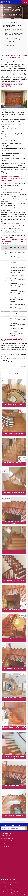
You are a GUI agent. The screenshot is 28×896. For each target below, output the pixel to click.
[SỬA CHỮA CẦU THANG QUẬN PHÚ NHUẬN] (14, 714)
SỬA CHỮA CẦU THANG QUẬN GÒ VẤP (14, 697)
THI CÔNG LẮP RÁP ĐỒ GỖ (7, 838)
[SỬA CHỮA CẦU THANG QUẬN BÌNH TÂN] (14, 567)
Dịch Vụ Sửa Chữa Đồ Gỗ (6, 835)
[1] (5, 3)
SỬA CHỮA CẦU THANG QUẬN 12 (14, 785)
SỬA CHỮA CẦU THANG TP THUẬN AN (14, 404)
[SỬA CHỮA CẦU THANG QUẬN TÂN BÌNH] (14, 626)
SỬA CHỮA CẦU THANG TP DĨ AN (14, 433)
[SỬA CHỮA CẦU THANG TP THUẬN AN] (14, 391)
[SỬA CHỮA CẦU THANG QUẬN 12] (14, 773)
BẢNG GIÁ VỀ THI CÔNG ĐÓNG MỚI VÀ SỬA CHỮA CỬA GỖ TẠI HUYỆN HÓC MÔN (14, 40)
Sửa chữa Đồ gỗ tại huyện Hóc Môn (10, 226)
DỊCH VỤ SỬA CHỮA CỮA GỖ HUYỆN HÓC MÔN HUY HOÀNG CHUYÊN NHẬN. (14, 35)
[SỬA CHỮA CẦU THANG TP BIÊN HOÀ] (14, 450)
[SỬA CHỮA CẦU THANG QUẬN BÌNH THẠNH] (14, 743)
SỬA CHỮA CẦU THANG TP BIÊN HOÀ (14, 462)
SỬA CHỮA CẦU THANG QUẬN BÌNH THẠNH (14, 757)
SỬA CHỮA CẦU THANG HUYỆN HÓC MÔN (14, 492)
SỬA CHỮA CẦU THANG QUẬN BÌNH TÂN (14, 580)
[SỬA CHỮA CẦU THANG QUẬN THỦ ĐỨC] (14, 655)
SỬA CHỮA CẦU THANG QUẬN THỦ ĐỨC (14, 668)
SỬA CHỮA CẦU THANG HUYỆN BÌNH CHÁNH (14, 522)
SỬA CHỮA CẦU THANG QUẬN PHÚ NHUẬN (14, 727)
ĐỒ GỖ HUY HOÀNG (6, 833)
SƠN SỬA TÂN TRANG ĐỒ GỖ (7, 843)
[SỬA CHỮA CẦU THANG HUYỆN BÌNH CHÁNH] (14, 509)
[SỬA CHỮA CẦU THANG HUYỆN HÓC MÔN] (14, 479)
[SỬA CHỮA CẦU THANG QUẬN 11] (14, 802)
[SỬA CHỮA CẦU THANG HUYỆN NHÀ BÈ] (14, 538)
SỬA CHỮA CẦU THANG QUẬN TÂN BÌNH (14, 639)
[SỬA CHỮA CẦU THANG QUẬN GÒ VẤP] (14, 685)
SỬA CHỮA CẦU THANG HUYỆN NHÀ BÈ (14, 551)
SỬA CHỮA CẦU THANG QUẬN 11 (14, 815)
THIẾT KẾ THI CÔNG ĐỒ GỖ (7, 841)
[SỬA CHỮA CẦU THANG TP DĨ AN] (14, 420)
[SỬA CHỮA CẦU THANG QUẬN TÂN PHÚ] (14, 597)
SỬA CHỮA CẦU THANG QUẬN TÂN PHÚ (14, 609)
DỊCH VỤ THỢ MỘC (5, 846)
